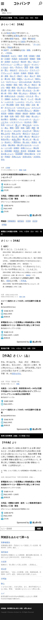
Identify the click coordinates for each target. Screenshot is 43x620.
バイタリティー (16, 122)
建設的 (36, 111)
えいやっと (28, 79)
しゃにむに (19, 102)
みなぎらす (27, 131)
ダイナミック (10, 108)
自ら (12, 67)
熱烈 (17, 116)
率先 (10, 93)
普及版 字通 (5, 348)
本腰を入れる (10, 96)
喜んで (32, 76)
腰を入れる (27, 125)
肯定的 (3, 114)
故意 (23, 42)
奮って (18, 125)
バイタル (4, 122)
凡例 (24, 170)
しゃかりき (9, 102)
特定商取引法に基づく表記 (15, 608)
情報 (20, 170)
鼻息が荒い (5, 139)
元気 (33, 105)
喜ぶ (26, 76)
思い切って (21, 88)
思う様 (3, 90)
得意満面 (8, 151)
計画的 (7, 59)
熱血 (28, 116)
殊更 (20, 56)
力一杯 (36, 90)
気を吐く (8, 142)
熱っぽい (35, 116)
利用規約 (3, 608)
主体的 (23, 73)
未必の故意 (23, 59)
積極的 (32, 59)
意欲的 (30, 73)
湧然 (33, 128)
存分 (19, 90)
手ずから (19, 67)
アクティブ (34, 70)
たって (30, 99)
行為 (23, 50)
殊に (30, 62)
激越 (6, 116)
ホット (36, 119)
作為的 (14, 59)
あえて (27, 65)
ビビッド (10, 125)
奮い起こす (27, 139)
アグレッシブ (6, 73)
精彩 (28, 105)
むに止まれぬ (25, 82)
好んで (36, 62)
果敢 (15, 93)
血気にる (16, 139)
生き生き (28, 122)
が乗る (12, 111)
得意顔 (16, 151)
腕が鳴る (11, 145)
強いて (23, 99)
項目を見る (16, 374)
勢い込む (26, 142)
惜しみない (23, 93)
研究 (33, 39)
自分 (8, 33)
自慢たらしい (26, 148)
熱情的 (32, 114)
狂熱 (12, 116)
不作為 (9, 53)
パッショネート (25, 119)
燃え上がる (5, 134)
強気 (15, 85)
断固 (8, 88)
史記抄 (34, 221)
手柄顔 (7, 157)
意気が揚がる (29, 154)
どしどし (29, 102)
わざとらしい (6, 65)
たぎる (7, 137)
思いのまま (27, 90)
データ (36, 44)
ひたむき (29, 96)
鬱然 (12, 128)
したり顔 (8, 148)
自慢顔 (16, 148)
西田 (24, 39)
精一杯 (3, 93)
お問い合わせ (28, 608)
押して (27, 85)
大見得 (28, 221)
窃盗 (8, 281)
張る (17, 142)
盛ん (6, 128)
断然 (13, 88)
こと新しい (18, 65)
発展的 (11, 114)
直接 (31, 67)
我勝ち (20, 79)
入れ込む (20, 96)
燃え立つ (35, 137)
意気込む (33, 93)
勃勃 (22, 128)
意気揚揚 (31, 151)
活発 (17, 105)
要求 (17, 36)
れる (36, 131)
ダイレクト (23, 70)
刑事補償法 (12, 221)
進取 (6, 76)
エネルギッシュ (23, 108)
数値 (10, 47)
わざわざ (15, 62)
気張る (34, 142)
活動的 (7, 99)
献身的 (9, 85)
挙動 (28, 50)
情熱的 (18, 114)
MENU (2, 3)
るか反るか (33, 88)
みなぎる (17, 131)
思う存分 (11, 90)
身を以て (13, 70)
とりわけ (4, 67)
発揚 (21, 137)
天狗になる (16, 157)
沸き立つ (26, 134)
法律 (5, 50)
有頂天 (23, 151)
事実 (12, 39)
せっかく (35, 65)
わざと (14, 56)
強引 (21, 85)
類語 (3, 56)
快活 (22, 105)
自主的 (16, 73)
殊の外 (23, 62)
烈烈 (22, 116)
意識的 (32, 56)
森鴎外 (28, 275)
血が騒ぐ (4, 119)
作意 (25, 56)
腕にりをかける (24, 145)
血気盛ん (13, 119)
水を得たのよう (24, 111)
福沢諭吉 (21, 221)
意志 (14, 33)
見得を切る (27, 157)
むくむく (8, 131)
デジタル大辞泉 (6, 18)
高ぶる (14, 137)
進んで (12, 76)
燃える (27, 137)
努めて (34, 85)
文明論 (4, 225)
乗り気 (7, 79)
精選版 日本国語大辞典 (9, 231)
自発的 (7, 62)
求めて (20, 76)
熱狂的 (25, 114)
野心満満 (10, 105)
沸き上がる (16, 134)
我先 (13, 79)
